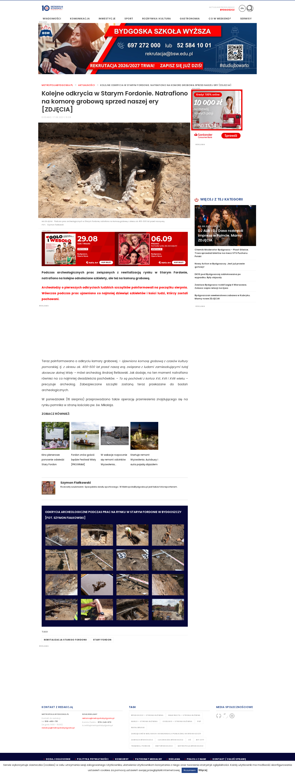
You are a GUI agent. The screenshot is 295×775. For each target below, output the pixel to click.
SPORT (128, 18)
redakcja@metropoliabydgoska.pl (58, 727)
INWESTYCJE (107, 18)
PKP (199, 721)
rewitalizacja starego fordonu (65, 639)
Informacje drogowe (242, 8)
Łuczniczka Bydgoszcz (170, 740)
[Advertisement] (113, 331)
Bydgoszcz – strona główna (147, 715)
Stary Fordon (102, 639)
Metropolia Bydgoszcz (190, 746)
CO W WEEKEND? (220, 18)
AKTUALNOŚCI (86, 85)
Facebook (218, 715)
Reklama (174, 759)
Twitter (225, 715)
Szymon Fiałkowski (75, 482)
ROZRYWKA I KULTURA (156, 18)
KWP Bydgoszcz (164, 746)
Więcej (202, 770)
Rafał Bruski (138, 727)
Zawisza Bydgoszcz (142, 740)
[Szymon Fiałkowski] (48, 488)
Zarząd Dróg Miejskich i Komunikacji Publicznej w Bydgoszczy (166, 733)
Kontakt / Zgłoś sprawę (229, 759)
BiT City (200, 740)
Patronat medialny (148, 759)
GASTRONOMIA (190, 18)
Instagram (232, 715)
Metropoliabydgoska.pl (57, 85)
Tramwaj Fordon (140, 746)
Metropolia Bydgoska (52, 8)
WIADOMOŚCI (52, 18)
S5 (189, 740)
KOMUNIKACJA (80, 18)
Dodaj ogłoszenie (58, 759)
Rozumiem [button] (190, 770)
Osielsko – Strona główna (177, 721)
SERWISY (246, 18)
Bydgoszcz (227, 9)
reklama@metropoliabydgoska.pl (98, 718)
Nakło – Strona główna (144, 721)
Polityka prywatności (92, 759)
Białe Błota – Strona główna (184, 715)
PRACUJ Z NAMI (196, 759)
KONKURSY (122, 759)
